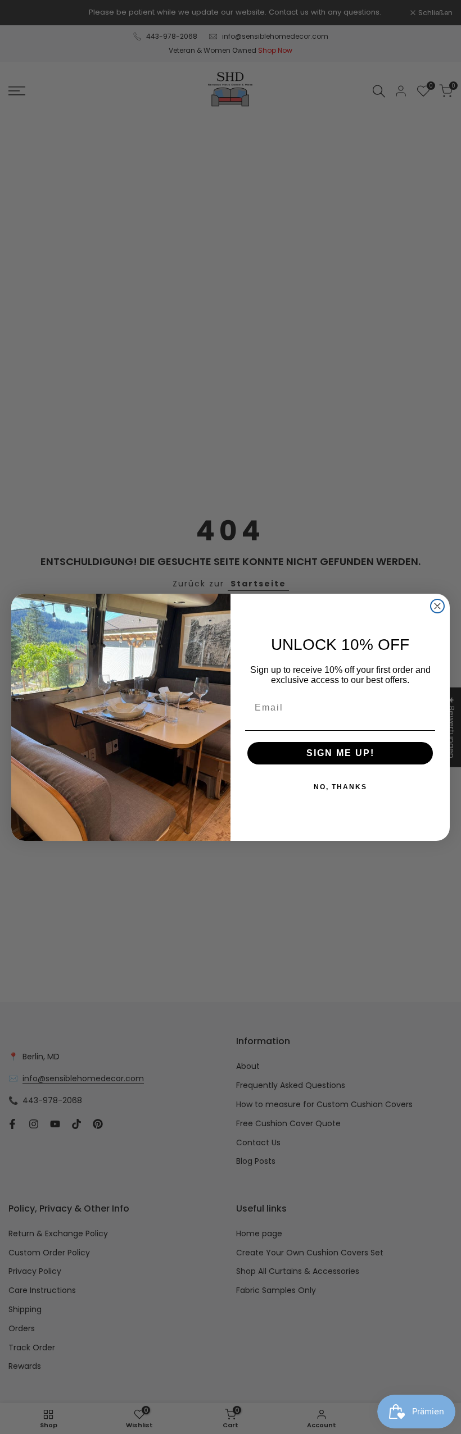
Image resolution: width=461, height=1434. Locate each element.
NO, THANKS (340, 787)
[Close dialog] (437, 606)
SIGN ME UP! (340, 753)
